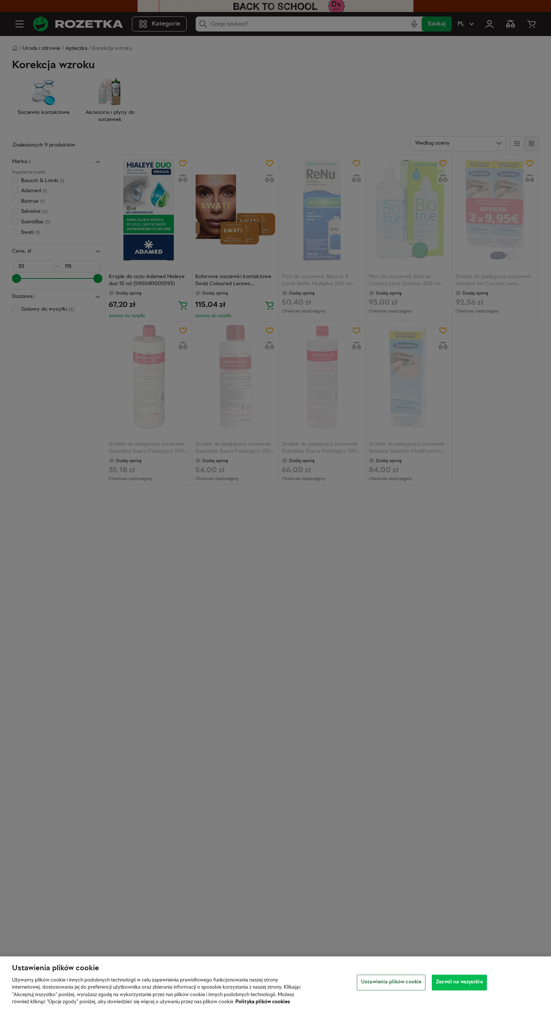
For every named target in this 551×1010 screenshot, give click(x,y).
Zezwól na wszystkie (459, 982)
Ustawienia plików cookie (391, 982)
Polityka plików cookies (262, 1002)
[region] (275, 983)
